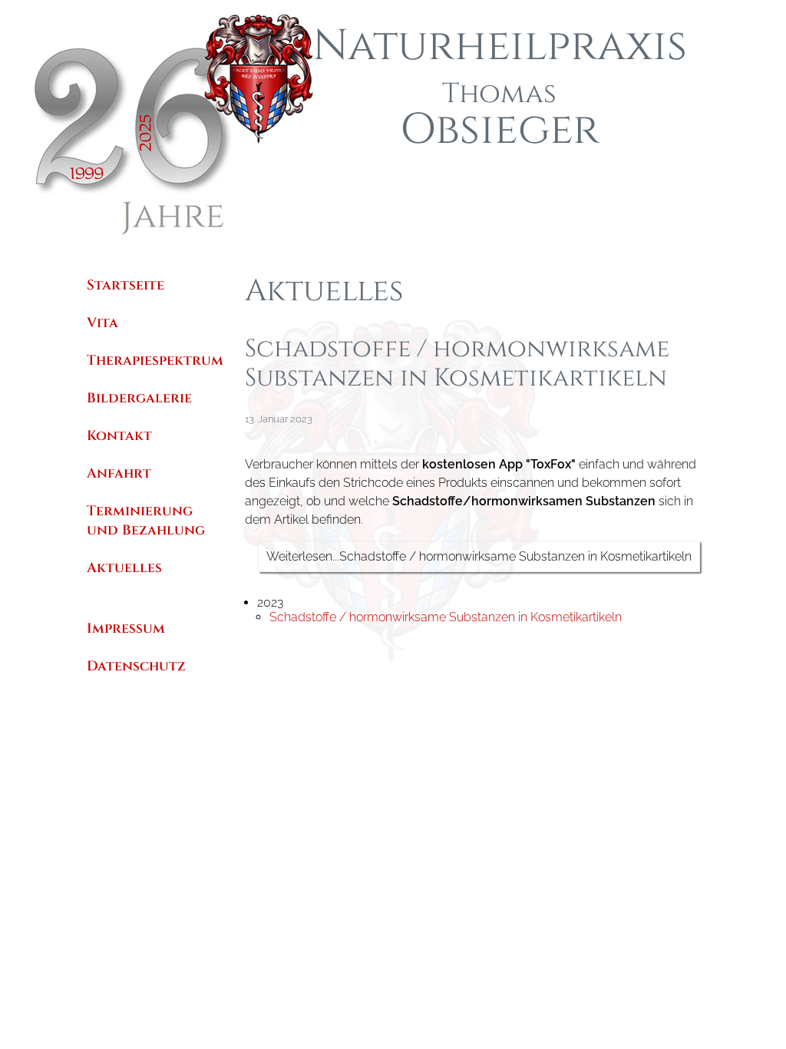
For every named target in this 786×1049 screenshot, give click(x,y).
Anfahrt (119, 473)
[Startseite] (201, 234)
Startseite (125, 285)
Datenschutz (136, 666)
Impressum (126, 628)
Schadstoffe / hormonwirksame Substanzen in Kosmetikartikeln (445, 617)
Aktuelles (124, 567)
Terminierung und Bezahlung (146, 520)
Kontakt (119, 435)
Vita (102, 323)
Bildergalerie (139, 398)
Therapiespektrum (155, 360)
